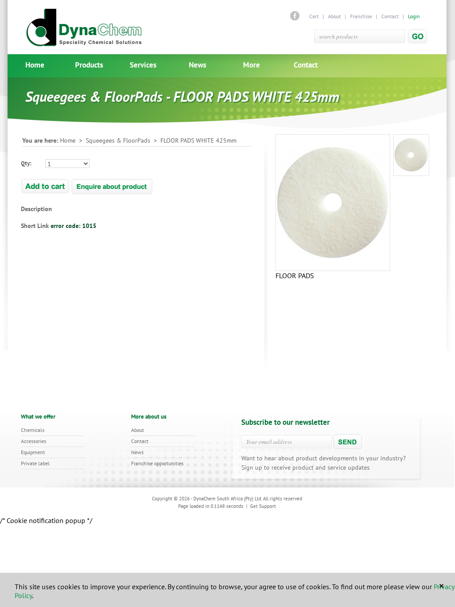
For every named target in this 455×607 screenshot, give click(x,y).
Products (89, 65)
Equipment (33, 452)
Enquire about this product (112, 186)
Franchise (361, 16)
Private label (35, 463)
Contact (390, 16)
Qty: (26, 163)
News (197, 65)
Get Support (263, 506)
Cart (314, 16)
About (334, 16)
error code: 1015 (73, 226)
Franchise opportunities (157, 463)
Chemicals (32, 430)
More (251, 65)
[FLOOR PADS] (411, 155)
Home (34, 65)
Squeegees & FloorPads (118, 140)
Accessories (33, 441)
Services (143, 65)
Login (414, 16)
